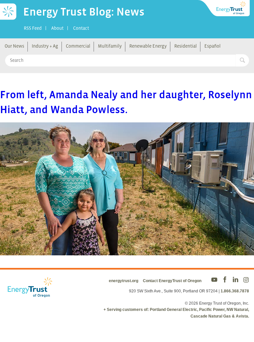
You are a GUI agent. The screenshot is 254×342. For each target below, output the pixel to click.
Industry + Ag (45, 46)
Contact (81, 28)
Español (212, 46)
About (57, 28)
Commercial (78, 46)
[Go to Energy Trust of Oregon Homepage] (224, 8)
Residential (185, 46)
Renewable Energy (148, 46)
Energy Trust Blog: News (84, 11)
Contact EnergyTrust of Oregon (172, 280)
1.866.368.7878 (235, 291)
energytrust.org (123, 280)
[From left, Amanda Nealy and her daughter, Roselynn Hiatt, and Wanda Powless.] (127, 251)
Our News (14, 46)
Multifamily (110, 46)
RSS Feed (33, 28)
